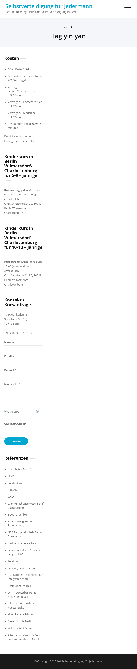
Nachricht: (12, 384)
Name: (9, 342)
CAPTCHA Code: (15, 423)
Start (66, 27)
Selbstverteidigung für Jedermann (48, 6)
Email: (9, 356)
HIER (31, 141)
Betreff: (10, 370)
